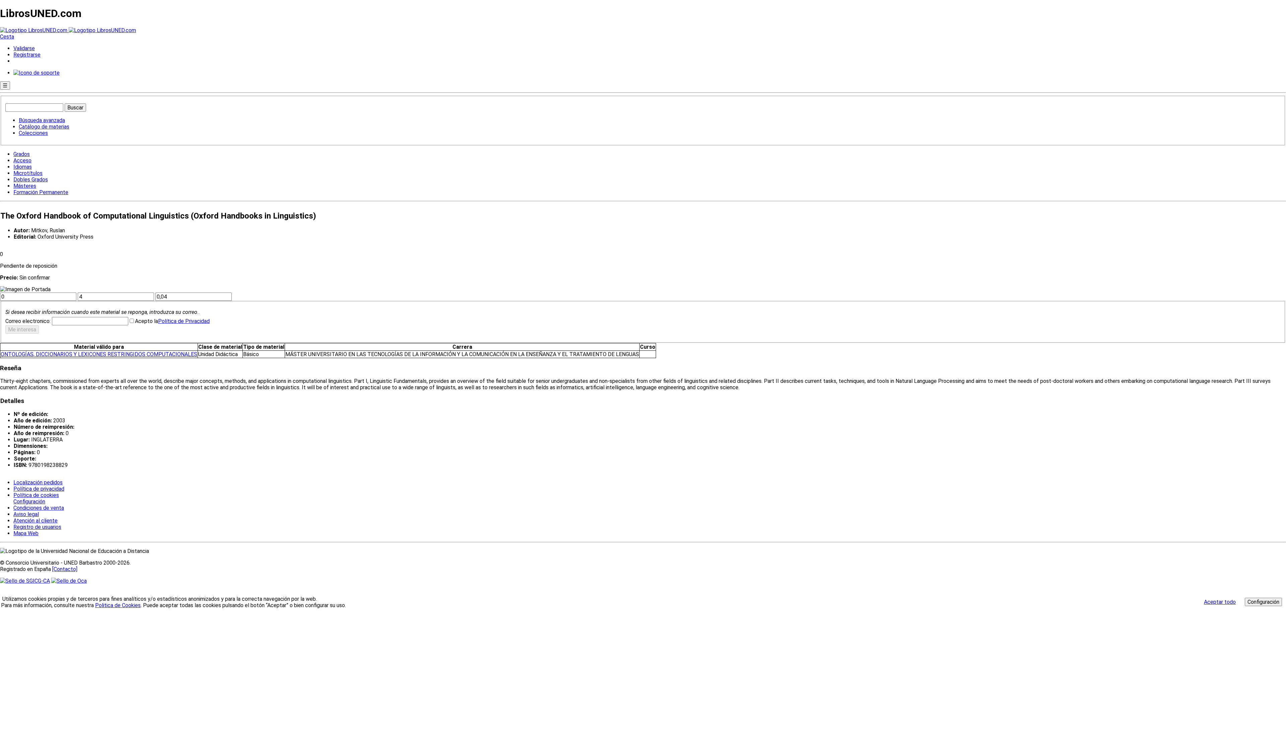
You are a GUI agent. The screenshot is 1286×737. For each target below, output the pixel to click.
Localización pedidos (38, 482)
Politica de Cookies (118, 605)
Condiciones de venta (38, 508)
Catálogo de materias (44, 127)
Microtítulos (28, 173)
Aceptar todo (1220, 602)
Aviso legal (26, 514)
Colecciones (33, 133)
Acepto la (146, 321)
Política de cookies (36, 495)
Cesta (7, 36)
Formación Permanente (40, 192)
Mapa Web (26, 533)
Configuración (28, 502)
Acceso (22, 160)
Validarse (24, 48)
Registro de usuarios (37, 527)
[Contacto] (64, 569)
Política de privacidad (38, 489)
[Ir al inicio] (68, 30)
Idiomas (22, 167)
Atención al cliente (35, 520)
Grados (21, 154)
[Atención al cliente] (36, 73)
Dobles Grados (30, 179)
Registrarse (27, 55)
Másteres (24, 186)
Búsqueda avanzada (42, 120)
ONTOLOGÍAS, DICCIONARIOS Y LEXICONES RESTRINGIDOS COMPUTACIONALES (99, 354)
